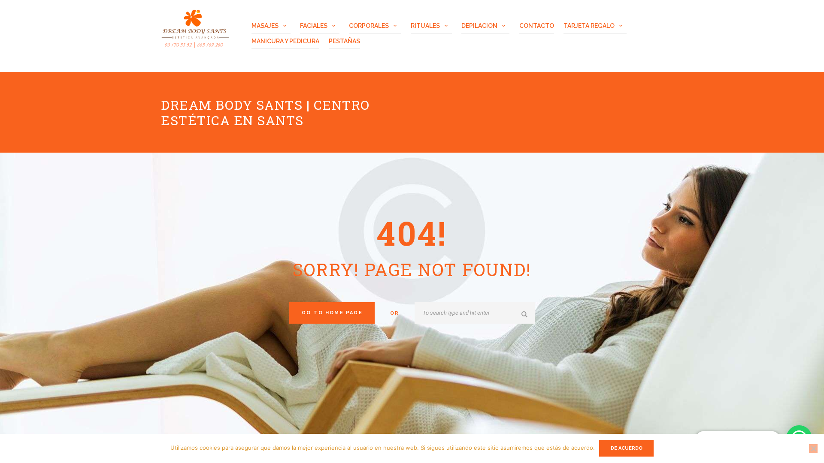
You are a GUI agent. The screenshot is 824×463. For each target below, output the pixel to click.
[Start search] (526, 314)
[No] (813, 448)
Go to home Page (332, 313)
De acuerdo (626, 448)
